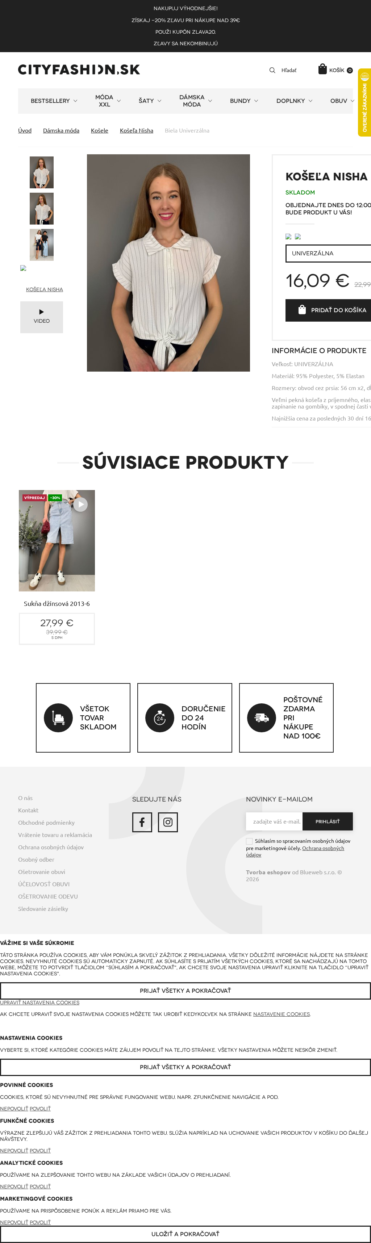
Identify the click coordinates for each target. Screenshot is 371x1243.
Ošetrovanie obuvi (41, 872)
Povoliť (40, 1109)
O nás (25, 798)
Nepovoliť (14, 1109)
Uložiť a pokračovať (185, 1234)
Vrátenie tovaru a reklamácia (55, 835)
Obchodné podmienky (46, 822)
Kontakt (28, 810)
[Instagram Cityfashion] (168, 822)
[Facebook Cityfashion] (142, 822)
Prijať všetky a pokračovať (185, 991)
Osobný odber (36, 859)
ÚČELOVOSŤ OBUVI (44, 884)
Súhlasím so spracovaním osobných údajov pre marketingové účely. (298, 847)
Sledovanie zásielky (43, 908)
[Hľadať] (272, 70)
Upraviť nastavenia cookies (39, 1003)
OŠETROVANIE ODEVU (48, 896)
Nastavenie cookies (281, 1014)
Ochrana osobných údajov (51, 847)
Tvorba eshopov (268, 872)
